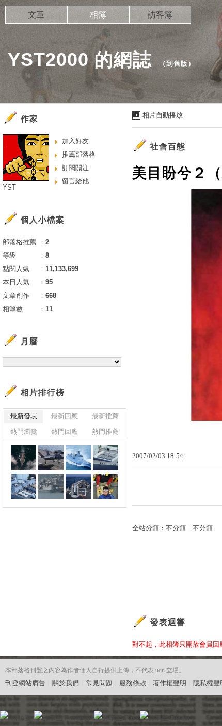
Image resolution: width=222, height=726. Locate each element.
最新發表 (23, 416)
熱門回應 (64, 431)
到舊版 (177, 63)
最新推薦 (105, 416)
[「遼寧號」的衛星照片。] (23, 457)
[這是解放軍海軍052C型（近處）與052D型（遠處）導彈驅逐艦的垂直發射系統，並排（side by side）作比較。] (23, 486)
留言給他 (75, 181)
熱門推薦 (105, 431)
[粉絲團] (4, 715)
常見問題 (99, 683)
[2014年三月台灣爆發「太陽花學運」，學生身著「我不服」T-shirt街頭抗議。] (105, 486)
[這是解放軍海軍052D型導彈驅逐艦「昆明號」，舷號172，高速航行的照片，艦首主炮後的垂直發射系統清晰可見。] (78, 457)
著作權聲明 (169, 683)
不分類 (176, 528)
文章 (36, 14)
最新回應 (64, 416)
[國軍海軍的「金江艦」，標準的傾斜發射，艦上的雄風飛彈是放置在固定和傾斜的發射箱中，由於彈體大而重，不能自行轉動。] (51, 486)
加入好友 (75, 141)
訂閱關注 (75, 168)
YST (9, 187)
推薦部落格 (79, 154)
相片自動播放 (162, 115)
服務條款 (132, 683)
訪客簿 (160, 14)
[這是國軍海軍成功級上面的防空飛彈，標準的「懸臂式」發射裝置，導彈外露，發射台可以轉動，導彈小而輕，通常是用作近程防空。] (78, 486)
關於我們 (65, 683)
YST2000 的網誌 (80, 59)
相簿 (98, 14)
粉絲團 (21, 718)
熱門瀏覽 (23, 431)
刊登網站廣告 (25, 683)
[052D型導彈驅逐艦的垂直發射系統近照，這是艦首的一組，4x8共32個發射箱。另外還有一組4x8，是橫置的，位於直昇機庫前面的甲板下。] (105, 457)
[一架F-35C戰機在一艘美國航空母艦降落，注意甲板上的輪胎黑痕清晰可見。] (51, 457)
